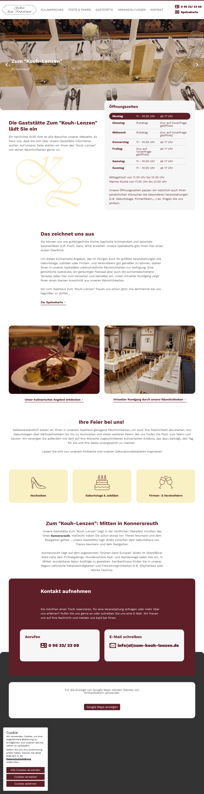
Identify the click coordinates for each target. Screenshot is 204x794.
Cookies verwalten (25, 776)
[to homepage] (19, 9)
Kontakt (156, 9)
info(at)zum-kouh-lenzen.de (148, 645)
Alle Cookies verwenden (25, 769)
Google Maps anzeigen (102, 707)
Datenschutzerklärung (18, 759)
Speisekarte (189, 12)
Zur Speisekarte (52, 302)
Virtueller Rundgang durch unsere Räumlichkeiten (148, 399)
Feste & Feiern (79, 9)
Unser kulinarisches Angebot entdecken (52, 399)
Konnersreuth (60, 535)
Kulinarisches (52, 9)
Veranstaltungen (132, 9)
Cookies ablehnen (25, 783)
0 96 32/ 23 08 (191, 6)
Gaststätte (104, 9)
